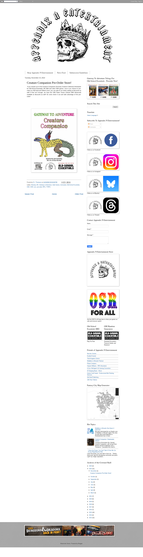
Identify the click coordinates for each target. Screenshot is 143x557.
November (94, 471)
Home (54, 194)
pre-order (39, 187)
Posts (91, 124)
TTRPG (48, 187)
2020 (90, 499)
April (92, 490)
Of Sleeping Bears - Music (94, 371)
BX (37, 185)
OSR (31, 187)
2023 (90, 466)
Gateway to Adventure (45, 185)
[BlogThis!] (64, 182)
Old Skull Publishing (92, 377)
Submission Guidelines (79, 72)
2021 (90, 496)
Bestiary (33, 185)
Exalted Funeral (91, 356)
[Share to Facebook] (68, 182)
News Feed (61, 72)
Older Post (79, 194)
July (92, 482)
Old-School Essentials (73, 185)
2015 (90, 512)
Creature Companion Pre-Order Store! (100, 473)
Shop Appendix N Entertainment (40, 72)
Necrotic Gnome (91, 353)
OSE (28, 187)
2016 (90, 509)
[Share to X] (66, 182)
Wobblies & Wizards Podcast (95, 361)
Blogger (80, 543)
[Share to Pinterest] (70, 182)
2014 (90, 515)
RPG (44, 187)
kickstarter (63, 185)
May (92, 487)
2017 (90, 507)
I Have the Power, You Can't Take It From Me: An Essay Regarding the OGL (102, 451)
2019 (90, 501)
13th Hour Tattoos (92, 380)
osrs (35, 187)
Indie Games (56, 185)
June (92, 484)
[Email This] (62, 182)
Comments (92, 127)
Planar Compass (91, 363)
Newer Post (29, 194)
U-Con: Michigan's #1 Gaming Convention (99, 368)
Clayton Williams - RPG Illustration (97, 366)
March (92, 493)
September (94, 479)
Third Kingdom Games (93, 358)
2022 (90, 468)
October (93, 476)
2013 (90, 517)
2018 (90, 504)
